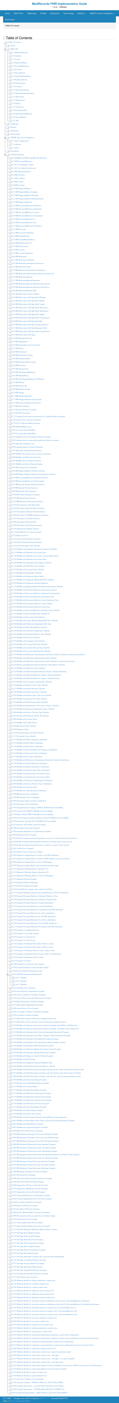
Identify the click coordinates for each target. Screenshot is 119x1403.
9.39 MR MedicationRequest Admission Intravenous (30, 287)
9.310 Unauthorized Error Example (24, 1219)
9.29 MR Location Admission (22, 253)
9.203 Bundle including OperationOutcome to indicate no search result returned (40, 845)
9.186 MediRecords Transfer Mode (24, 787)
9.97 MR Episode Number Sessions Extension (28, 484)
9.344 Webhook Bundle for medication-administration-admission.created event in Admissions (45, 1335)
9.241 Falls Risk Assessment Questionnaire (26, 974)
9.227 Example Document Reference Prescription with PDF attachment (37, 927)
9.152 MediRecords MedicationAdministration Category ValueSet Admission (39, 671)
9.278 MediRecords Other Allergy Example (27, 1110)
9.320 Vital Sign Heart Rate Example (24, 1253)
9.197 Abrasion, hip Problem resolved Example (28, 825)
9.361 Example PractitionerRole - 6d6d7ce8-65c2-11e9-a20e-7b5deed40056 (39, 1393)
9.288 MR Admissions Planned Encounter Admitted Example (33, 1144)
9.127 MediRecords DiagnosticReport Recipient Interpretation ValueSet (37, 586)
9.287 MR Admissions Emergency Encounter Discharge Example (35, 1141)
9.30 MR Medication (19, 256)
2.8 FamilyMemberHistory (21, 76)
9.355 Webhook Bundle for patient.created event (29, 1372)
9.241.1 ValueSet (20, 978)
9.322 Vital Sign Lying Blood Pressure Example (28, 1260)
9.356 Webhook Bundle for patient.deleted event (29, 1376)
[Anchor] (34, 37)
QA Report (26, 1401)
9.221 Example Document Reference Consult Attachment (32, 906)
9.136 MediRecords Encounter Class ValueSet (27, 617)
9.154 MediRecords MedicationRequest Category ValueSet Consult (35, 678)
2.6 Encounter (16, 69)
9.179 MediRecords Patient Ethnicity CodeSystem (29, 763)
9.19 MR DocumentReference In (23, 219)
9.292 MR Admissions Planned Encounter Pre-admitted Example (34, 1158)
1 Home (12, 46)
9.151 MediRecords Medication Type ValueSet (28, 668)
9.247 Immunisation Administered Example (27, 1005)
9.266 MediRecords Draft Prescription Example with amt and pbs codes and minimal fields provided (47, 1069)
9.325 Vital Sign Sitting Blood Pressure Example (28, 1270)
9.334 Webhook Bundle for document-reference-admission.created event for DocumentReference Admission (50, 1301)
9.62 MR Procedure (18, 365)
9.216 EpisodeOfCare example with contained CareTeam (31, 889)
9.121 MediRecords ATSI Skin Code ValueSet (27, 566)
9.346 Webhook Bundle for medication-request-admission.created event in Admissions (42, 1342)
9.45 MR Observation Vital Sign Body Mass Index (29, 307)
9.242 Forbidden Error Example (23, 988)
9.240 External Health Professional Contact (27, 971)
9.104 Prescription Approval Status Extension (27, 508)
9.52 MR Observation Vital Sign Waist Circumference (30, 331)
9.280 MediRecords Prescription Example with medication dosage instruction (39, 1117)
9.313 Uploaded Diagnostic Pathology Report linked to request (34, 1229)
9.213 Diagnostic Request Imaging (24, 879)
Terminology (68, 13)
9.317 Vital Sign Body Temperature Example (27, 1243)
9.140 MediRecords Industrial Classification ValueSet (30, 631)
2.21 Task (15, 120)
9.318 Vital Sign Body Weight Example (25, 1246)
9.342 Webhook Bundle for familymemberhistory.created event (34, 1328)
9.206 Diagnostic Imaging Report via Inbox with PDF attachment (35, 855)
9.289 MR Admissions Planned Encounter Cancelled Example (33, 1148)
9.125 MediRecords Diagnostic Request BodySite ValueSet (32, 580)
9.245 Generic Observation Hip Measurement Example (31, 998)
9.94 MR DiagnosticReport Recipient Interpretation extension (33, 474)
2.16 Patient (15, 103)
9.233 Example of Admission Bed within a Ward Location (32, 947)
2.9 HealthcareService (19, 80)
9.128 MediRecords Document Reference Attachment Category (34, 590)
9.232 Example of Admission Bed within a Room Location (32, 944)
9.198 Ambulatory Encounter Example (25, 828)
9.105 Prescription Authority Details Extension (28, 512)
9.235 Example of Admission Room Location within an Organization (36, 954)
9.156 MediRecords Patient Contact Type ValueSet (29, 685)
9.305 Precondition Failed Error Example (26, 1202)
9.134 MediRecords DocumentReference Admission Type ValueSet (35, 610)
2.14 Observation (17, 97)
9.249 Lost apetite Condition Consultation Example (29, 1012)
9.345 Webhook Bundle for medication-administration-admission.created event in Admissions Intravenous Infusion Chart (55, 1338)
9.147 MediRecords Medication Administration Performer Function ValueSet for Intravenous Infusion (48, 654)
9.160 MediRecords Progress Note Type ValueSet (29, 699)
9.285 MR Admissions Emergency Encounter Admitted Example (34, 1134)
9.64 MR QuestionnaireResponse (23, 372)
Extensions (55, 13)
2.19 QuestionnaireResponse (21, 114)
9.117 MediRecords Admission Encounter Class (28, 552)
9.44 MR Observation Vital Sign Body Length (28, 304)
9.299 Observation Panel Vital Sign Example (27, 1182)
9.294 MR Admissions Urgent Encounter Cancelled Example (33, 1165)
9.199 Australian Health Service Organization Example (31, 831)
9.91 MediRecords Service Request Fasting (26, 464)
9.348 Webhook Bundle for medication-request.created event (33, 1348)
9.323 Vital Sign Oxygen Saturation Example (27, 1263)
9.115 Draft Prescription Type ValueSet (25, 546)
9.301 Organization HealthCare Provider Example (29, 1188)
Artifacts (80, 13)
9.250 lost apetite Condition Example (24, 1015)
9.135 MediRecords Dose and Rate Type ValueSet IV (30, 614)
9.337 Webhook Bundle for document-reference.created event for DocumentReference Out (44, 1311)
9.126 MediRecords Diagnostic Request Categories (29, 583)
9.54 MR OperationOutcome (21, 338)
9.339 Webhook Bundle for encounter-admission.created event (34, 1318)
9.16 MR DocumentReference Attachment (26, 209)
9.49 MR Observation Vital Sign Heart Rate (27, 321)
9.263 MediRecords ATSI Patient (23, 1059)
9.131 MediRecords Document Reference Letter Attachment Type (35, 600)
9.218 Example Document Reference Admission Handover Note (34, 896)
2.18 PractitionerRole (19, 110)
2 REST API (13, 49)
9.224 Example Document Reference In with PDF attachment (33, 916)
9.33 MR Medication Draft (21, 267)
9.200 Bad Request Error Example (23, 835)
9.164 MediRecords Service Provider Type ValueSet (30, 712)
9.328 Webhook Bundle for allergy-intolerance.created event (33, 1280)
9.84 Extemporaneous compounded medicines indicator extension (35, 440)
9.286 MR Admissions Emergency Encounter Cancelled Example (34, 1137)
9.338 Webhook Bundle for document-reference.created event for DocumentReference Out (44, 1314)
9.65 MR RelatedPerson (20, 375)
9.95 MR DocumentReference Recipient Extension (29, 478)
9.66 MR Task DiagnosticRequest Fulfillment (27, 379)
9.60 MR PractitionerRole (20, 358)
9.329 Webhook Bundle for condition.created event (30, 1284)
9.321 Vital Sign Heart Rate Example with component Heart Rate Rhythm (37, 1257)
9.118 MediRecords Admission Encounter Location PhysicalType (34, 556)
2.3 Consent (15, 59)
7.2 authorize (16, 144)
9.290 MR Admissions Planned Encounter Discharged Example (34, 1151)
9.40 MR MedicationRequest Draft (23, 290)
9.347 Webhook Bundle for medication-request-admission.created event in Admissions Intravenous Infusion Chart (52, 1345)
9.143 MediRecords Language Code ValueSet (27, 641)
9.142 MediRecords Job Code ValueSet (25, 637)
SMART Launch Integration (101, 13)
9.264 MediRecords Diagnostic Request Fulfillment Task (31, 1063)
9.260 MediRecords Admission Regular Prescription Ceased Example (36, 1049)
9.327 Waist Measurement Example (24, 1277)
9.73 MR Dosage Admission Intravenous (26, 403)
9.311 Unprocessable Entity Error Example (27, 1222)
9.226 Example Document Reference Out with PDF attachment (34, 923)
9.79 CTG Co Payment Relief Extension (25, 423)
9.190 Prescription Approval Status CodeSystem (28, 801)
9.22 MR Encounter (18, 229)
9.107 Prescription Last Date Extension (25, 518)
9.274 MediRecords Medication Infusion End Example (31, 1097)
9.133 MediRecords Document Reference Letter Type (30, 607)
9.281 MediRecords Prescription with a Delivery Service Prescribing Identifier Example (43, 1120)
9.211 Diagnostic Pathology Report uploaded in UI (29, 872)
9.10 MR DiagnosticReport (21, 188)
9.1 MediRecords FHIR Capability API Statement (29, 158)
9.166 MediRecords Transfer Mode (24, 719)
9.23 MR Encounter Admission (22, 233)
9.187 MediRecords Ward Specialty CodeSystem (28, 790)
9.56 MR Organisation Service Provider (25, 345)
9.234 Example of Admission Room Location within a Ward (33, 950)
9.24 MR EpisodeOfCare (20, 236)
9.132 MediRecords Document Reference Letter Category (32, 603)
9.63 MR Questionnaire (20, 369)
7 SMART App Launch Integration (21, 137)
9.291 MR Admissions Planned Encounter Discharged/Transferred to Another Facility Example (45, 1154)
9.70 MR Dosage (17, 393)
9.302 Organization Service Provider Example (28, 1192)
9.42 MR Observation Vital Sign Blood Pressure (28, 297)
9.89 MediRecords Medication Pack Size (26, 457)
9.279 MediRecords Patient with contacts (26, 1114)
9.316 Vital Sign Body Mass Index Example (27, 1239)
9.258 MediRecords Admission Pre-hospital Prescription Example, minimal (38, 1042)
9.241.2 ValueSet (20, 981)
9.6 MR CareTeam (18, 175)
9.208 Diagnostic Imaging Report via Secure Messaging (31, 862)
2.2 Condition (16, 56)
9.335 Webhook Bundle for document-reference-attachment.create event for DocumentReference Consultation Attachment (55, 1304)
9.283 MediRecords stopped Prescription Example (29, 1127)
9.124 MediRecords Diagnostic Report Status (27, 576)
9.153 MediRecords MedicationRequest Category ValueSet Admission (36, 675)
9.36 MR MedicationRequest (21, 277)
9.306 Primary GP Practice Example (24, 1205)
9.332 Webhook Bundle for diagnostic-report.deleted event (32, 1294)
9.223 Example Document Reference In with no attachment (32, 913)
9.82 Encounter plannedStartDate (23, 433)
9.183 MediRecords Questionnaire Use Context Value (30, 777)
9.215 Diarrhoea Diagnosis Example (24, 886)
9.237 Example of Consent (21, 961)
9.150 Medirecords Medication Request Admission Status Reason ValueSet (38, 665)
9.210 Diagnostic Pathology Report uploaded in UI (29, 869)
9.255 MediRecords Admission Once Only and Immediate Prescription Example (40, 1032)
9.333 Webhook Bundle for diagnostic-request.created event (33, 1297)
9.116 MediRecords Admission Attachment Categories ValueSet (34, 549)
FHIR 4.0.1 (44, 1398)
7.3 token (15, 148)
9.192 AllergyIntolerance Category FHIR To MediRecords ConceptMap (37, 807)
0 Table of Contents (13, 42)
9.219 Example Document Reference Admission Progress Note (34, 899)
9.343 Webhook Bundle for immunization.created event (31, 1331)
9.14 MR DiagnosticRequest (21, 202)
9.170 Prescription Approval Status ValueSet (27, 733)
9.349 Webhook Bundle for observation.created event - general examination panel (41, 1352)
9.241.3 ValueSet (20, 984)
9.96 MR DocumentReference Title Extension (27, 481)
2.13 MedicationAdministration (22, 93)
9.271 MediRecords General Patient (24, 1086)
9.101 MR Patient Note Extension (23, 498)
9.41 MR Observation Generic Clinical (25, 294)
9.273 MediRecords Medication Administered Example (31, 1093)
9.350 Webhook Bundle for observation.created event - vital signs (35, 1355)
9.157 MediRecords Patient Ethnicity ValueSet (28, 688)
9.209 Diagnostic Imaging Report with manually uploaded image (34, 865)
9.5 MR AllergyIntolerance (21, 171)
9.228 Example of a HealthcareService (25, 930)
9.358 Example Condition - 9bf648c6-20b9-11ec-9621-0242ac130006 (37, 1382)
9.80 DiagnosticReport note (21, 427)
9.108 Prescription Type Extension (24, 522)
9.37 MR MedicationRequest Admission (25, 280)
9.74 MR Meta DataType (20, 406)
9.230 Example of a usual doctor (23, 937)
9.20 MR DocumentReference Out (23, 222)
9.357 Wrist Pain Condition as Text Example (27, 1379)
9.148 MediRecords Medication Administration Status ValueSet (34, 658)
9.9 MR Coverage (17, 185)
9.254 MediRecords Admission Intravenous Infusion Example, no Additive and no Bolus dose (45, 1029)
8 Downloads (14, 151)
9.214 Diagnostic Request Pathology (24, 882)
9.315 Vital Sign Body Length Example (25, 1236)
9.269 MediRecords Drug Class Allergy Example (29, 1080)
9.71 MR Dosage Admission (21, 396)
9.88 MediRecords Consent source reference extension (31, 454)
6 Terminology (14, 134)
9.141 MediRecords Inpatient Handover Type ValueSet (31, 634)
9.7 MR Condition (18, 178)
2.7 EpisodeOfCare (18, 73)
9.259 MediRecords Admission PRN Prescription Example (32, 1046)
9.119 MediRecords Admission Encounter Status (28, 559)
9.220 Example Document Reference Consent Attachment (32, 903)
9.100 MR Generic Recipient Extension (25, 495)
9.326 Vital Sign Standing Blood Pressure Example (29, 1274)
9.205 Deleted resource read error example (26, 852)
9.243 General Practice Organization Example (28, 991)
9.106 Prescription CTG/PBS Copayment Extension (29, 515)
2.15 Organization (18, 100)
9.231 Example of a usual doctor (23, 940)
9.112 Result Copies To (19, 535)
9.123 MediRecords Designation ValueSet (26, 573)
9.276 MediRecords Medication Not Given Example (30, 1103)
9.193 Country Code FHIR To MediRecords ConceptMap (32, 811)
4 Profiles (12, 127)
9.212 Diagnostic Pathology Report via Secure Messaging (32, 876)
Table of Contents (14, 1401)
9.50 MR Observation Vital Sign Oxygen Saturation (30, 324)
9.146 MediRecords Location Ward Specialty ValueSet (31, 651)
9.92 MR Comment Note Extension (24, 467)
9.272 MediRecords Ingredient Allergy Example (28, 1090)
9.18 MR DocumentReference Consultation (27, 216)
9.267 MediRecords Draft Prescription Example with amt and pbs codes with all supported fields (46, 1073)
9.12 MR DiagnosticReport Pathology (25, 195)
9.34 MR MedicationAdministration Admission (28, 270)
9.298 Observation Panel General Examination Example (31, 1178)
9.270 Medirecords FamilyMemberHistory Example (30, 1083)
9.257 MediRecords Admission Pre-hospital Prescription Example (35, 1039)
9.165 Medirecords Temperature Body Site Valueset (30, 716)
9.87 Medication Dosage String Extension (26, 450)
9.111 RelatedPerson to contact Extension (26, 532)
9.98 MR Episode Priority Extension (24, 488)
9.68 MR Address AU (19, 386)
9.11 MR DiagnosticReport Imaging (24, 192)
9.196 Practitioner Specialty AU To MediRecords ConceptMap (33, 821)
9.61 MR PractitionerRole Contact (23, 362)
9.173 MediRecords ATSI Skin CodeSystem (27, 743)
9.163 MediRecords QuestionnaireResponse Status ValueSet (32, 709)
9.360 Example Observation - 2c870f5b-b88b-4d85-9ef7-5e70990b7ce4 (37, 1389)
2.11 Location (16, 86)
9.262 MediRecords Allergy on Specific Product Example (32, 1056)
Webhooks (31, 13)
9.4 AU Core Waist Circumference (23, 168)
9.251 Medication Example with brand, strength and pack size (33, 1018)
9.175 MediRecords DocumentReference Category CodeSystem (34, 750)
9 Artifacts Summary (16, 154)
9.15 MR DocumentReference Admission (26, 205)
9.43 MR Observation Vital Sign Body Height (27, 301)
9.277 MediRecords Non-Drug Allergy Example (28, 1107)
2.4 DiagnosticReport (19, 63)
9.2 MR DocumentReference (21, 161)
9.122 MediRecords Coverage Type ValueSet (27, 569)
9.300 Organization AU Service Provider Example (29, 1185)
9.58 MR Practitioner (19, 352)
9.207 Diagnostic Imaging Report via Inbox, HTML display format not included (40, 859)
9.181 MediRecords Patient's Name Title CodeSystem (30, 770)
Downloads (10, 19)
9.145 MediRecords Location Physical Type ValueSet (30, 648)
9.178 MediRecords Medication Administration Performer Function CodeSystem (40, 760)
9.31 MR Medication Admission (23, 260)
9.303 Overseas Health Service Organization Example (30, 1195)
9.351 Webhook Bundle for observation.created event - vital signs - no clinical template (42, 1359)
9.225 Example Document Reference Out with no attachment (33, 920)
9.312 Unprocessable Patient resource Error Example (30, 1226)
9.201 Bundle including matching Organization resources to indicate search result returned (44, 838)
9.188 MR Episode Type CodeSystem (25, 794)
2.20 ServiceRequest (18, 117)
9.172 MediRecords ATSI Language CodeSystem (29, 739)
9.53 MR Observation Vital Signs (23, 335)
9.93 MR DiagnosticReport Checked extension (28, 471)
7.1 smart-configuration (20, 141)
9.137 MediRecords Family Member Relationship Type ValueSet (34, 620)
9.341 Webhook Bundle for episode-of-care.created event (32, 1325)
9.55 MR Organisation (19, 341)
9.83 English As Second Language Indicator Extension (31, 437)
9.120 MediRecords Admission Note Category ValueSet (31, 563)
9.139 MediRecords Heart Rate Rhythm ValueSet (29, 627)
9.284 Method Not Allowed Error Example (27, 1131)
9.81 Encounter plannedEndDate (23, 430)
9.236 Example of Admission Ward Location (27, 957)
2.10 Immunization (18, 83)
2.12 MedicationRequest (20, 90)
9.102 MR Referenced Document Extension (27, 501)
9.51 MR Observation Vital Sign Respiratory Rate (29, 328)
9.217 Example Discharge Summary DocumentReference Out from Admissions (39, 893)
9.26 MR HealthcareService (21, 243)
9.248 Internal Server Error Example (24, 1008)
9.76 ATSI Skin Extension (20, 413)
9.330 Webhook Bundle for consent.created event (29, 1287)
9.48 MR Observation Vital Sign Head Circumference (30, 318)
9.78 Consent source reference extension (26, 420)
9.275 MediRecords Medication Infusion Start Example (31, 1100)
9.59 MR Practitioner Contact (22, 355)
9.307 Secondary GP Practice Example (25, 1209)
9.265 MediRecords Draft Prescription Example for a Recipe (33, 1066)
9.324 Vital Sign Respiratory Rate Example (26, 1267)
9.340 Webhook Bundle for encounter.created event (30, 1321)
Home (7, 13)
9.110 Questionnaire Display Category (25, 529)
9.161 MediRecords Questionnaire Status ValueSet (29, 702)
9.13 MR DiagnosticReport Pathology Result (27, 199)
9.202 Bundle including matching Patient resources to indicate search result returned (41, 842)
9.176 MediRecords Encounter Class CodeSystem (29, 753)
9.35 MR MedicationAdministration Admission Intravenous (32, 273)
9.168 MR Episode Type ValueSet (23, 726)
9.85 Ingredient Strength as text (22, 444)
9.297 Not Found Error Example (23, 1175)
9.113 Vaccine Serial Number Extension (25, 539)
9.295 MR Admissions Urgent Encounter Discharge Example (33, 1168)
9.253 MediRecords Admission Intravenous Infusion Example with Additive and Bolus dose (44, 1025)
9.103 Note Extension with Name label (25, 505)
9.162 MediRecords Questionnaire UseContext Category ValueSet (35, 705)
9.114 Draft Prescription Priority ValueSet (26, 542)
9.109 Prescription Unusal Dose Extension (26, 525)
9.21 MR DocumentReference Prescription (26, 226)
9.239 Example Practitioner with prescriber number (30, 967)
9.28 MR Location (18, 250)
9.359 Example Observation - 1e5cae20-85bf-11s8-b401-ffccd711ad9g (37, 1386)
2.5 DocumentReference (20, 66)
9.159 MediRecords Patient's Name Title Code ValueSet (31, 695)
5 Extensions (13, 131)
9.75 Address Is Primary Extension (24, 410)
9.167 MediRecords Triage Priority (24, 722)
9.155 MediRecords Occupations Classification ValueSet (31, 682)
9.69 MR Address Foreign (20, 389)
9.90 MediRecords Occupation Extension (26, 461)
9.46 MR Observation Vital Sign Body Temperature (29, 311)
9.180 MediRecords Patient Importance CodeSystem (30, 767)
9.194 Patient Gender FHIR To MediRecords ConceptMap (32, 814)
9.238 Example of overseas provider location (27, 964)
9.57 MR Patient (17, 348)
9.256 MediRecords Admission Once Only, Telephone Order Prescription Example (41, 1035)
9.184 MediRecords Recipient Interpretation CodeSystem (32, 780)
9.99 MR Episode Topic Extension (23, 491)
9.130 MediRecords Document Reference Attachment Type (32, 597)
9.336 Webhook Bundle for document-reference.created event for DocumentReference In (43, 1308)
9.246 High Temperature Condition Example (27, 1001)
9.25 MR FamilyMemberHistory (23, 239)
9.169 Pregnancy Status (20, 729)
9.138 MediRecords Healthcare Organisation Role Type (31, 624)
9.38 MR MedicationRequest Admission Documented (30, 284)
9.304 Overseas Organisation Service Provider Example (31, 1199)
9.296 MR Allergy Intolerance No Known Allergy (29, 1171)
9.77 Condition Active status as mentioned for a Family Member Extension (38, 416)
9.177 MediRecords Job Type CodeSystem (26, 756)
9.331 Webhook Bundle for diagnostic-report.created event (32, 1291)
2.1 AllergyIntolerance (19, 52)
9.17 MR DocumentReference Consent (25, 212)
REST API (18, 13)
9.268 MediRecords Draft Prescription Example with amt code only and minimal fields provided (46, 1076)
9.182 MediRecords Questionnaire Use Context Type (30, 773)
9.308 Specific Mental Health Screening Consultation (30, 1212)
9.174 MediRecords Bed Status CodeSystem (27, 746)
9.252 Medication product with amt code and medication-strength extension (38, 1022)
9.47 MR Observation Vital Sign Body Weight (27, 314)
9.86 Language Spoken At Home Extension (27, 447)
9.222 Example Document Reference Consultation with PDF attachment (37, 910)
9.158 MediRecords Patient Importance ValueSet (28, 692)
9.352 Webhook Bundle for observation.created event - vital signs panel (37, 1362)
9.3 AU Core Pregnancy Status (22, 165)
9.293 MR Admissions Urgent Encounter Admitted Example (33, 1161)
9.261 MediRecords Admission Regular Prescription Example (33, 1052)
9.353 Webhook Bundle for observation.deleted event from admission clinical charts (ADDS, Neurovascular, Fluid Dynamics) (56, 1365)
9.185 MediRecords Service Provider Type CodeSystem (31, 784)
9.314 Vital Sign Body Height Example (25, 1233)
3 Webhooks (13, 124)
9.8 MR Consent (17, 182)
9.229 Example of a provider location (25, 933)
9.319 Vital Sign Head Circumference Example (28, 1250)
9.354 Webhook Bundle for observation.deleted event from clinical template (38, 1369)
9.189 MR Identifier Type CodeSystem (25, 797)
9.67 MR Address (17, 382)
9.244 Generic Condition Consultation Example (28, 995)
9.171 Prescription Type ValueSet (23, 736)
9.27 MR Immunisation (20, 246)
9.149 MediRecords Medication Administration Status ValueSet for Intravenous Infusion (43, 661)
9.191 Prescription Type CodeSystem (24, 804)
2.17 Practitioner (17, 107)
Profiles (43, 13)
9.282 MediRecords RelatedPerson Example (27, 1124)
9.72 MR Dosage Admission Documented (26, 399)
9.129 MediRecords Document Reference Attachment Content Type (35, 593)
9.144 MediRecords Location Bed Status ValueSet (29, 644)
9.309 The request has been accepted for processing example (33, 1216)
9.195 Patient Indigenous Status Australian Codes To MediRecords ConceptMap (40, 818)
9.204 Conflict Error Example (22, 848)
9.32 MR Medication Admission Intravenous (27, 263)
